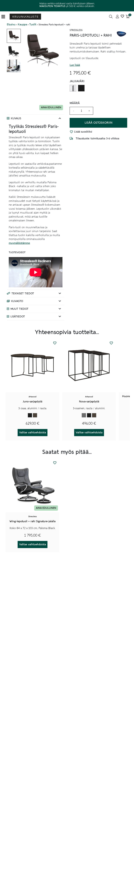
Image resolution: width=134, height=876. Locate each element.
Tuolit (32, 24)
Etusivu (11, 24)
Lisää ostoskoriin (98, 122)
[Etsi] (111, 17)
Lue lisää (75, 65)
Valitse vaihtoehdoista (32, 432)
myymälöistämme (19, 243)
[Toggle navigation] (4, 17)
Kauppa (22, 24)
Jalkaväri (77, 81)
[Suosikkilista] (122, 16)
